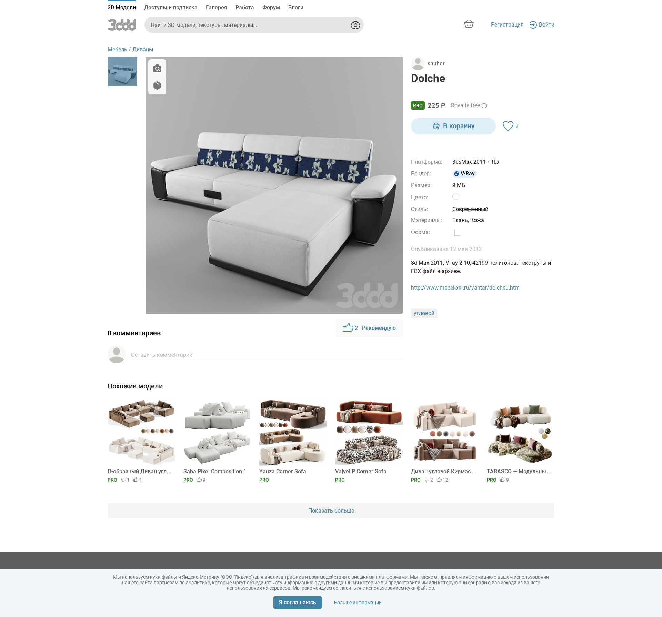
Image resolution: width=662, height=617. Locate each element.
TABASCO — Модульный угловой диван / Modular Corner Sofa (519, 471)
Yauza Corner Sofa (282, 471)
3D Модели (122, 7)
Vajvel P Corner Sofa (361, 471)
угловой (424, 313)
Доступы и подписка (171, 7)
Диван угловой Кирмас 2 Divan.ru (443, 471)
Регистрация (507, 24)
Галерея (216, 7)
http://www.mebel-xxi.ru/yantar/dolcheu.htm (465, 287)
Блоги (295, 7)
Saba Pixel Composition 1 (215, 471)
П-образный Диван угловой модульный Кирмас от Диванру (140, 471)
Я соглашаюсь (297, 602)
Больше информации (358, 602)
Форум (271, 7)
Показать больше (331, 510)
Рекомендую (375, 328)
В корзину (459, 126)
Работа (244, 7)
